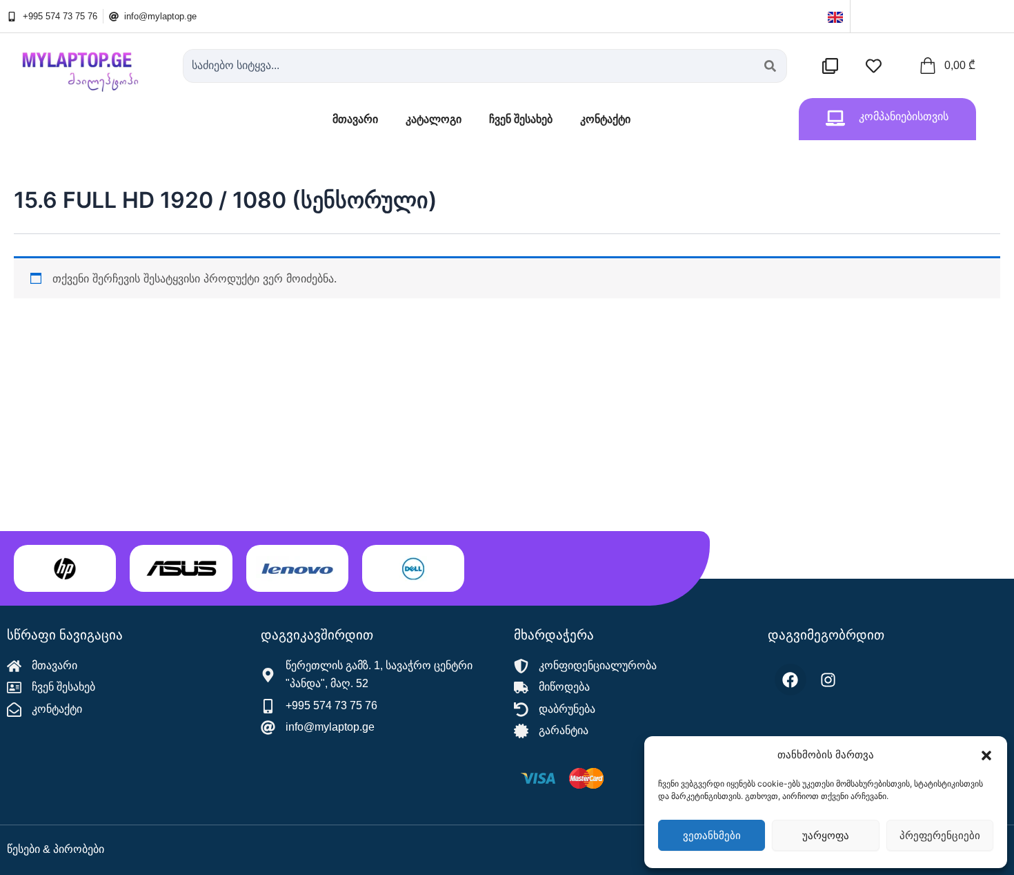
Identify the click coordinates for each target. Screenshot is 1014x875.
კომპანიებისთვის (903, 116)
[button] (986, 755)
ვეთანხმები (712, 835)
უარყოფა (825, 835)
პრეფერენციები (939, 835)
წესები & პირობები (55, 849)
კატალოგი (433, 119)
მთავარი (355, 119)
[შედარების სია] (833, 66)
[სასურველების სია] (877, 66)
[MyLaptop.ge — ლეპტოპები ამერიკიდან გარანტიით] (88, 65)
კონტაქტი (605, 119)
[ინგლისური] (835, 16)
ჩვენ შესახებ (521, 119)
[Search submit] (770, 66)
